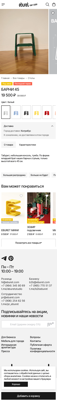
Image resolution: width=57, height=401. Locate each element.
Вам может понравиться (22, 186)
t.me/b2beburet (38, 288)
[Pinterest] (11, 258)
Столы (31, 78)
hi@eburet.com (10, 282)
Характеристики (27, 144)
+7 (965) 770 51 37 (40, 285)
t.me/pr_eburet (10, 304)
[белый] (5, 112)
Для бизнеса (8, 337)
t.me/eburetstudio (11, 288)
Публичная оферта (40, 344)
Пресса (5, 351)
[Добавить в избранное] (52, 13)
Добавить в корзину (28, 395)
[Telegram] (4, 258)
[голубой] (16, 112)
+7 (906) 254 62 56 (13, 300)
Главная (5, 78)
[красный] (46, 112)
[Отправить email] (50, 324)
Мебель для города (12, 341)
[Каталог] (3, 4)
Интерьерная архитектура (8, 346)
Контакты (35, 341)
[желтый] (36, 112)
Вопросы (35, 337)
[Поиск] (47, 4)
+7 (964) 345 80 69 (13, 285)
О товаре (8, 144)
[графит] (26, 112)
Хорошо (16, 384)
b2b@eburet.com (39, 282)
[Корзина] (54, 4)
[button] (14, 175)
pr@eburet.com (10, 297)
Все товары (19, 78)
